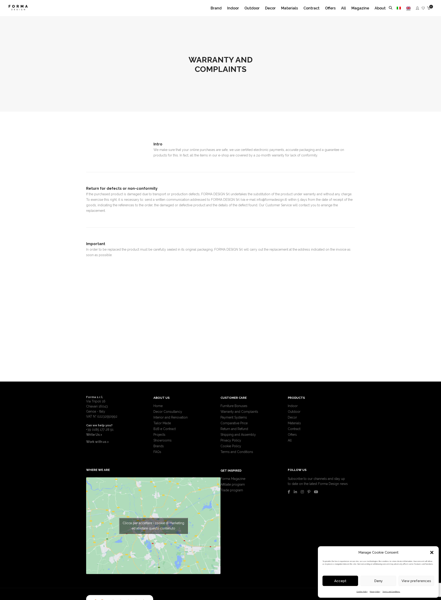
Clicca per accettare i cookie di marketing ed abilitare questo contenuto (153, 525)
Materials (294, 423)
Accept (340, 581)
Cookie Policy (362, 591)
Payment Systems (233, 417)
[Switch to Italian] (398, 8)
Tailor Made (162, 423)
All (290, 440)
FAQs (157, 452)
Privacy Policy (375, 591)
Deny (378, 581)
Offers (292, 434)
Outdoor (294, 411)
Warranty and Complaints (239, 411)
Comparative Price (234, 423)
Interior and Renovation (170, 417)
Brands (158, 446)
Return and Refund (234, 429)
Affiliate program (232, 484)
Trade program (231, 490)
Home (158, 406)
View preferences (416, 581)
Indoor (293, 406)
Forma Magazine (232, 479)
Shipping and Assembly (238, 434)
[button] (432, 552)
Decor (292, 417)
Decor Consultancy (167, 411)
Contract (294, 429)
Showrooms (162, 440)
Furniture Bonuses (233, 406)
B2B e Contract (164, 429)
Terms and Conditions (391, 591)
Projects (159, 434)
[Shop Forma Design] (18, 8)
